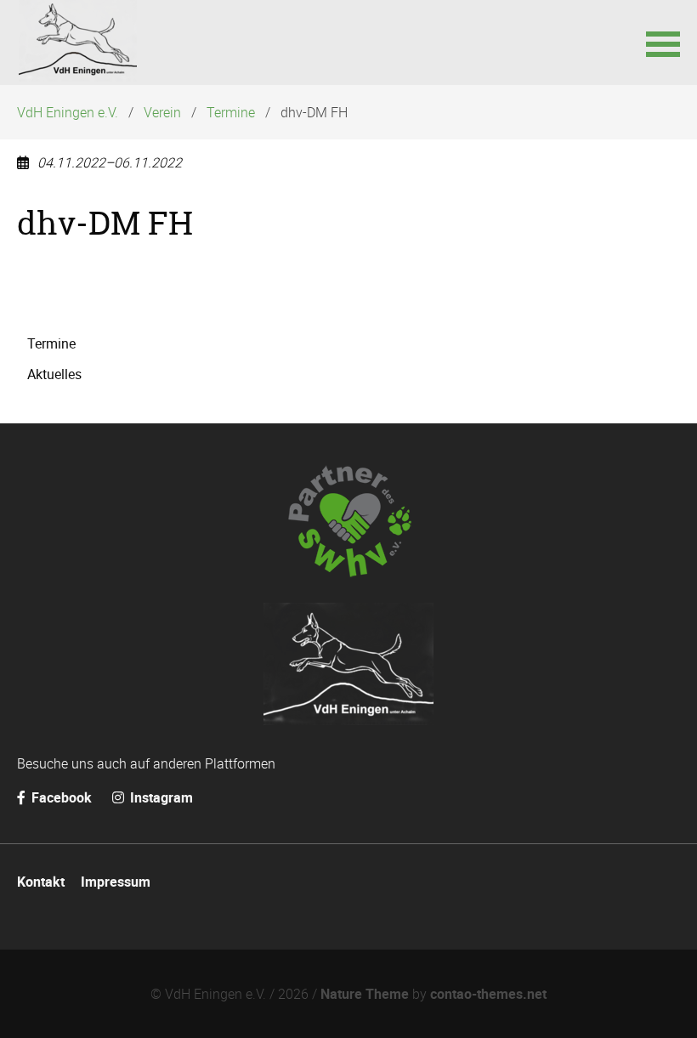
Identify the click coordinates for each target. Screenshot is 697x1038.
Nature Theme (364, 993)
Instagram (160, 797)
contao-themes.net (488, 993)
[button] (663, 43)
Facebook (61, 797)
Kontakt (41, 881)
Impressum (115, 881)
